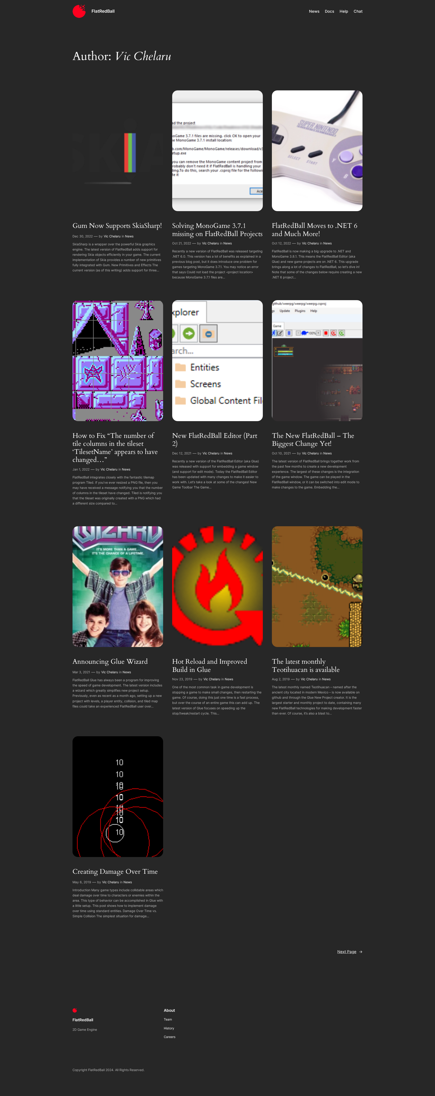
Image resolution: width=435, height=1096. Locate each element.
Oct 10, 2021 (281, 453)
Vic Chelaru (112, 236)
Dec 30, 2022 (82, 236)
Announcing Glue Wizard (110, 662)
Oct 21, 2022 (181, 243)
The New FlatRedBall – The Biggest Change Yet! (313, 440)
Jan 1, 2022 (80, 469)
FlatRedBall (103, 11)
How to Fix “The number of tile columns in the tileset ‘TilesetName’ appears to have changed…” (115, 448)
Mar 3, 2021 (81, 672)
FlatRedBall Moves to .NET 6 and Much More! (314, 230)
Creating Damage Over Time (115, 872)
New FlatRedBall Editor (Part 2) (214, 440)
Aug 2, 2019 (281, 679)
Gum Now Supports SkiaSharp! (117, 226)
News (129, 236)
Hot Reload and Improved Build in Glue (209, 666)
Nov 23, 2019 (182, 679)
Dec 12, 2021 (181, 453)
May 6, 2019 (81, 882)
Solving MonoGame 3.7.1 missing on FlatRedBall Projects (217, 230)
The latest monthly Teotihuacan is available (306, 666)
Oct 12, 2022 (281, 243)
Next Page (349, 951)
